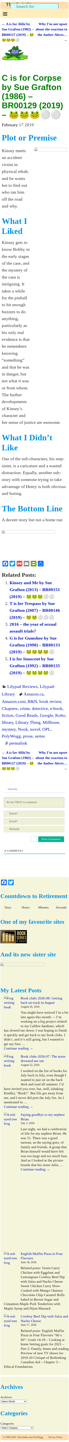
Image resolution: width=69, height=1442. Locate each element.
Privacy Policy (56, 1437)
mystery (9, 729)
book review (50, 701)
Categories (7, 1423)
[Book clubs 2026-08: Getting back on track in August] (10, 1012)
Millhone (51, 722)
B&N (32, 701)
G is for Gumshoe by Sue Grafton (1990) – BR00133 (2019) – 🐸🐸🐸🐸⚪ (35, 645)
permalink (18, 743)
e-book (56, 708)
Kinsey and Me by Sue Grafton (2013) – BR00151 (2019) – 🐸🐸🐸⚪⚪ (35, 589)
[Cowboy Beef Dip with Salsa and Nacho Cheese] (10, 1339)
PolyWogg (11, 735)
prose (28, 735)
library (7, 722)
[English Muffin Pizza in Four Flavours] (10, 1276)
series (40, 735)
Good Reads (27, 715)
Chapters (10, 708)
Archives (6, 1397)
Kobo (60, 715)
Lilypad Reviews (22, 686)
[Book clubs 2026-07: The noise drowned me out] (10, 1070)
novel (35, 729)
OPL (46, 729)
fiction (7, 715)
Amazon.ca (34, 693)
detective (40, 708)
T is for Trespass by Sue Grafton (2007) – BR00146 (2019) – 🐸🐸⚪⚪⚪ (35, 610)
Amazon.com (13, 701)
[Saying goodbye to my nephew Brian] (10, 1182)
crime (25, 708)
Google (46, 715)
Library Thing (28, 722)
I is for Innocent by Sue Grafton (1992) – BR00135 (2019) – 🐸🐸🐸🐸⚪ (35, 665)
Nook (23, 729)
